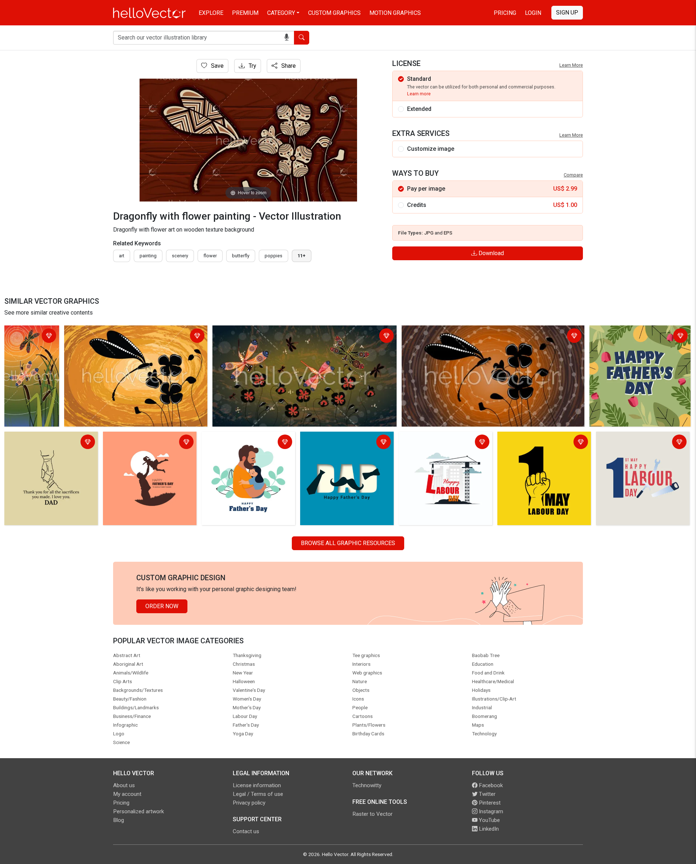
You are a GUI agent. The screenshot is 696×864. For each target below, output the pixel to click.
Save (217, 65)
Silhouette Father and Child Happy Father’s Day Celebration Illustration (148, 447)
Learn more (419, 93)
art (121, 255)
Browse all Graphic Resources (348, 543)
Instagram (490, 811)
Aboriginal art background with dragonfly (27, 341)
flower (210, 255)
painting (148, 255)
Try (251, 65)
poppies (273, 255)
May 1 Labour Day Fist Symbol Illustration (538, 442)
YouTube (488, 820)
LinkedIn (488, 829)
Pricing (505, 12)
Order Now (161, 606)
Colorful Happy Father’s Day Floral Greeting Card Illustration (635, 336)
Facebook (490, 785)
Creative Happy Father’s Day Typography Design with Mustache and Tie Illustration (346, 447)
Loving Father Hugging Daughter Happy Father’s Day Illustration (244, 442)
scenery (180, 255)
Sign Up (567, 12)
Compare (573, 175)
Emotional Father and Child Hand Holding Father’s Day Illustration (47, 442)
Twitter (486, 794)
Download (490, 253)
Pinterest (489, 802)
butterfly (240, 255)
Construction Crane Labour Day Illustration (440, 442)
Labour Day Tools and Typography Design (641, 442)
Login (533, 12)
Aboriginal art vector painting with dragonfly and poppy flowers (135, 336)
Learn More (571, 65)
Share (288, 65)
